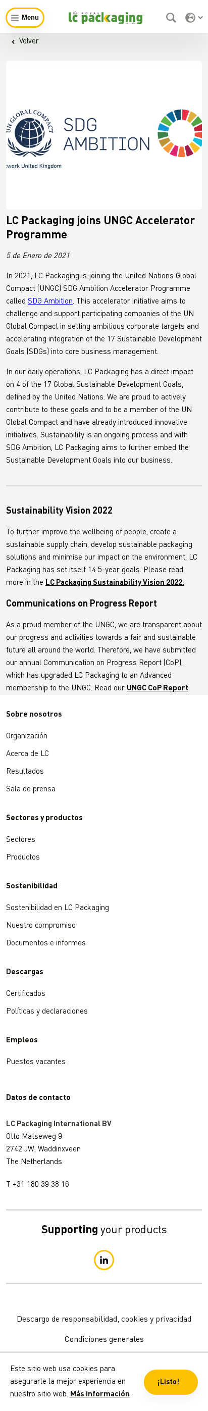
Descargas (24, 972)
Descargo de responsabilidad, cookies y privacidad (104, 1320)
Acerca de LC (27, 754)
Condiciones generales (104, 1340)
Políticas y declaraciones (47, 1012)
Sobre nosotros (34, 715)
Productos (23, 858)
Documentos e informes (46, 943)
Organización (26, 736)
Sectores (20, 840)
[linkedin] (104, 1260)
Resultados (25, 772)
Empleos (22, 1040)
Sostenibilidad (32, 886)
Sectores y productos (44, 818)
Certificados (25, 994)
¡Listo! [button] (168, 1382)
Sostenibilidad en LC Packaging (57, 908)
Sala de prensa (31, 789)
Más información (100, 1394)
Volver (29, 41)
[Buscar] (172, 18)
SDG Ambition (50, 302)
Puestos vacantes (36, 1062)
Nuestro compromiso (41, 926)
